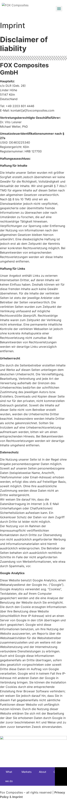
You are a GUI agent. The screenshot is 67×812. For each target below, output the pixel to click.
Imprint (17, 797)
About (42, 771)
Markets (26, 771)
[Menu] (59, 8)
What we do (9, 776)
